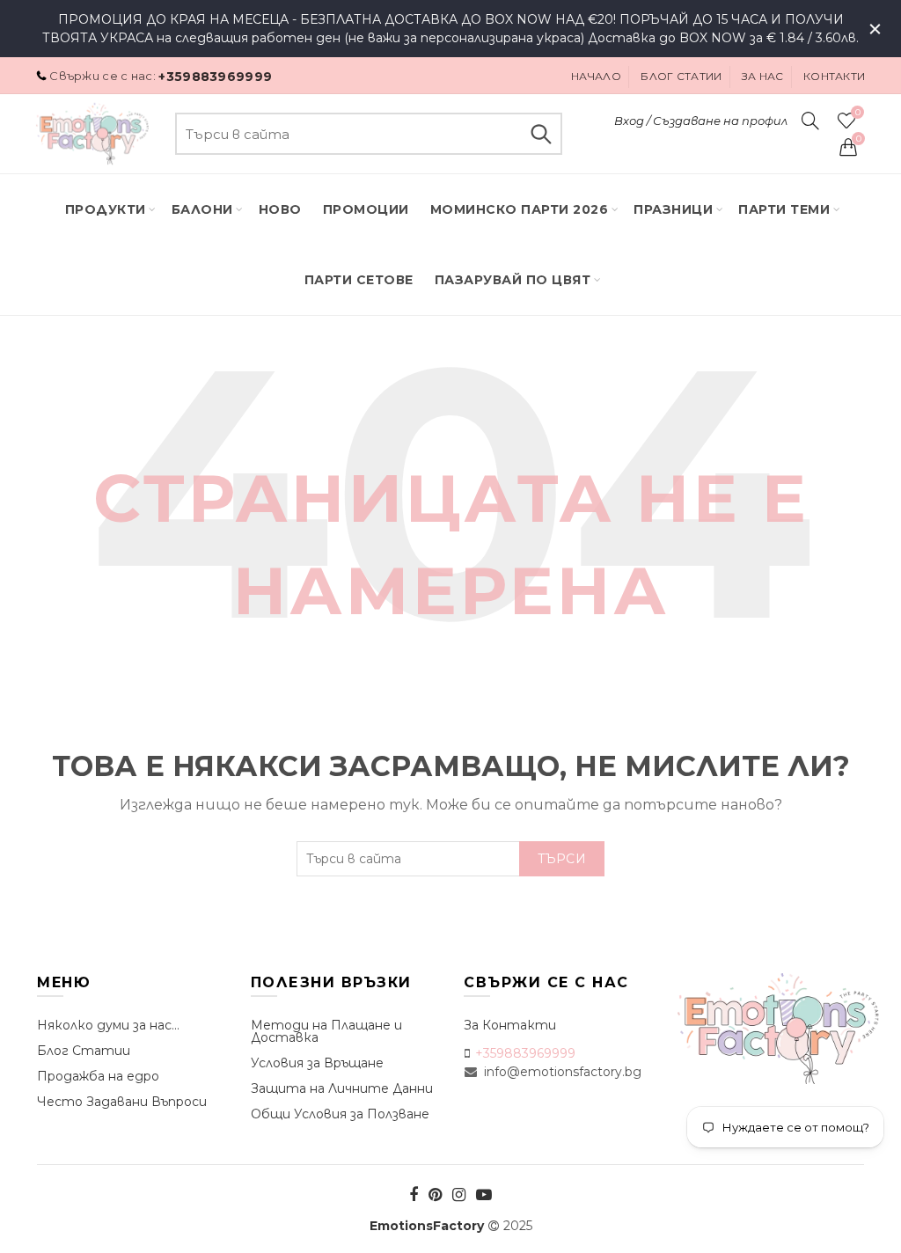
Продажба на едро (98, 1076)
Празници (673, 209)
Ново (280, 209)
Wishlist (857, 112)
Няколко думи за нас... (108, 1025)
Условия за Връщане (317, 1063)
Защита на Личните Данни (342, 1088)
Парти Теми (784, 209)
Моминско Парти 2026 (519, 209)
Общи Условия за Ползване (340, 1114)
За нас (763, 76)
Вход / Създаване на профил (700, 121)
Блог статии (681, 76)
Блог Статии (83, 1051)
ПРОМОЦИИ (366, 209)
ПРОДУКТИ (105, 209)
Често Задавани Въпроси (122, 1102)
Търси (540, 133)
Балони (202, 209)
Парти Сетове (359, 280)
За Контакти (510, 1025)
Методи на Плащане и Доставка (326, 1031)
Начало (596, 76)
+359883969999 (215, 76)
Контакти (834, 76)
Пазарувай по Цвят (513, 280)
